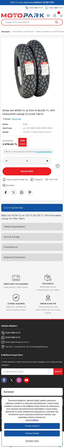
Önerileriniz (11, 247)
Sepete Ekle (27, 171)
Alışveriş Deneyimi (14, 257)
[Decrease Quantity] (4, 161)
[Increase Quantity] (48, 161)
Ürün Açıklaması (13, 207)
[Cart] (61, 15)
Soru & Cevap (12, 236)
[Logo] (22, 15)
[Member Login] (54, 15)
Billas (25, 124)
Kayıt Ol (58, 371)
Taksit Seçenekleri (14, 226)
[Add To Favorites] (58, 166)
